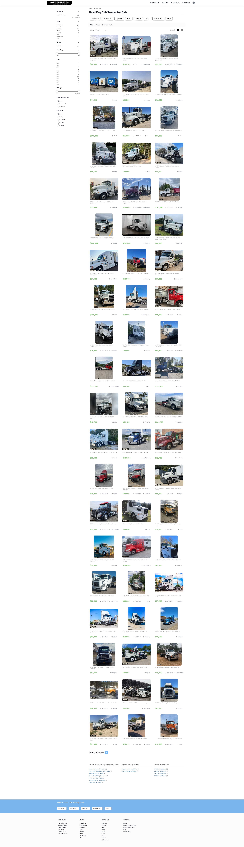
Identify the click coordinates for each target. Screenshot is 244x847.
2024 (68, 65)
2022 (68, 67)
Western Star (68, 36)
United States (68, 46)
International (68, 27)
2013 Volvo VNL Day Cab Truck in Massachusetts (103, 524)
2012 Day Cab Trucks (160, 769)
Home (125, 823)
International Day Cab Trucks (97, 780)
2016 (68, 77)
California (104, 823)
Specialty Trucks (62, 833)
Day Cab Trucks (68, 15)
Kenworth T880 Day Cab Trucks (98, 776)
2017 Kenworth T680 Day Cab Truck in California (168, 94)
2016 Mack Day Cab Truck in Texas (132, 166)
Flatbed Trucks (62, 831)
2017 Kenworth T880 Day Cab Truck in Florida (102, 130)
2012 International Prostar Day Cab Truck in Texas (168, 738)
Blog (124, 829)
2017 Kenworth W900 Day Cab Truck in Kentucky (136, 273)
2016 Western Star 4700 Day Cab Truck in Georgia (103, 452)
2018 (68, 73)
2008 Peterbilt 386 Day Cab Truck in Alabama (167, 631)
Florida (104, 827)
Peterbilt (68, 33)
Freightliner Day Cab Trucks (96, 769)
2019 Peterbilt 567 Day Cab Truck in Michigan (167, 202)
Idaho (103, 829)
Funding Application (128, 827)
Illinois (103, 831)
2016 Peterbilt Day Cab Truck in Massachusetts (102, 380)
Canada (104, 838)
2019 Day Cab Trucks (160, 776)
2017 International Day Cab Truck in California (135, 416)
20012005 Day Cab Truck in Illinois (99, 94)
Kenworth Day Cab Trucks (96, 773)
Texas (103, 833)
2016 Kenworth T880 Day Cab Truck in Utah (134, 380)
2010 (68, 84)
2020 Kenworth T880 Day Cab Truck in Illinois (167, 309)
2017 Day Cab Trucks (160, 773)
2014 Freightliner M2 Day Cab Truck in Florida (135, 667)
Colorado (104, 825)
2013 (68, 80)
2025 (68, 63)
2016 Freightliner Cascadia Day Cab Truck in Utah (168, 130)
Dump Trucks (62, 827)
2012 (68, 82)
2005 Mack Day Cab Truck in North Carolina (167, 667)
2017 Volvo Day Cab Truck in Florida (132, 524)
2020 (68, 69)
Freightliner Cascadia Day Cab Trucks (99, 771)
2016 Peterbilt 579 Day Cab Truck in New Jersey (168, 452)
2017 (68, 75)
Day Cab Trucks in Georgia (129, 771)
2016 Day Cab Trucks (160, 771)
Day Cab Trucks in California (129, 769)
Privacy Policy (127, 831)
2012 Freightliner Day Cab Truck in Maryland (167, 703)
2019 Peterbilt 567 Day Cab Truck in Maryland (167, 380)
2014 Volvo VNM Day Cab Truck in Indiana (101, 488)
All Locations (105, 840)
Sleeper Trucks (62, 825)
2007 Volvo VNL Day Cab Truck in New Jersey (135, 703)
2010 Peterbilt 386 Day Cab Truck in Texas (134, 130)
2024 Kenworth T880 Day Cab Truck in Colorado (136, 237)
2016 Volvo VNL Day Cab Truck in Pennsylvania (135, 309)
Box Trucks (61, 829)
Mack (68, 31)
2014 (68, 78)
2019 (68, 71)
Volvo (68, 34)
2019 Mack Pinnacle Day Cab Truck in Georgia (102, 309)
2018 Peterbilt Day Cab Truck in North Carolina (135, 452)
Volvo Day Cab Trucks (95, 782)
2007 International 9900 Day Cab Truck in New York (104, 703)
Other (68, 38)
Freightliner (68, 25)
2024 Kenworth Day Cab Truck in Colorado (101, 237)
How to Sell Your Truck (129, 825)
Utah (103, 836)
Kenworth (68, 29)
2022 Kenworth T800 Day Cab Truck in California (168, 416)
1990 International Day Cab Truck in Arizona (135, 738)
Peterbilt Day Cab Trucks (96, 778)
